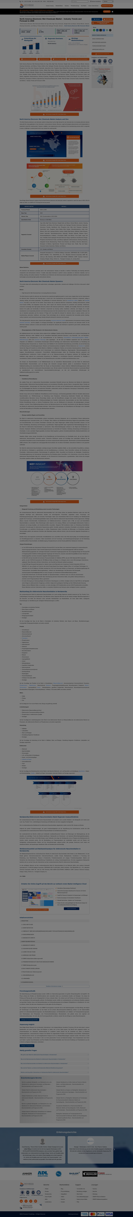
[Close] (92, 590)
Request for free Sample (66, 623)
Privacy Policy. (82, 618)
